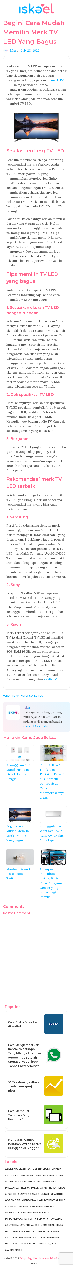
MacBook (58, 1194)
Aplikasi (26, 1169)
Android (12, 1169)
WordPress (14, 1250)
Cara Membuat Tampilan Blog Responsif (18, 1115)
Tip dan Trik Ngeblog (36, 1212)
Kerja (25, 1187)
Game (10, 1181)
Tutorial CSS (30, 1225)
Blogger (12, 1175)
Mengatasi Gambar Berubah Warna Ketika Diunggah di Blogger (24, 1144)
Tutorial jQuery (45, 1243)
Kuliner (11, 1194)
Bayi (47, 1169)
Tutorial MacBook (19, 1237)
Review (23, 1206)
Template (13, 1212)
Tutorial (13, 1225)
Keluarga (13, 1187)
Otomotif (13, 1200)
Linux (45, 1194)
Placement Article (53, 1200)
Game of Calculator (36, 726)
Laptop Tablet (29, 1194)
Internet (50, 1181)
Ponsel (11, 1206)
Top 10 (41, 1219)
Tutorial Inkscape (19, 1231)
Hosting (35, 1181)
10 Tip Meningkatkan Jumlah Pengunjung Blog (23, 1086)
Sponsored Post (33, 695)
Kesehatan (40, 1187)
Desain (41, 1175)
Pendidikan (30, 1200)
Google (22, 1181)
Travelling (55, 1219)
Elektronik (12, 695)
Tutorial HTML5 (52, 1225)
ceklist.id (50, 679)
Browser (27, 1175)
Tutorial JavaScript (47, 1231)
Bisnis (57, 1169)
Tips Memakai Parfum (20, 1219)
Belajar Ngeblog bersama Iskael (38, 1258)
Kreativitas (58, 1187)
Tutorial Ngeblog (47, 1237)
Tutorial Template (19, 1243)
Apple (38, 1169)
